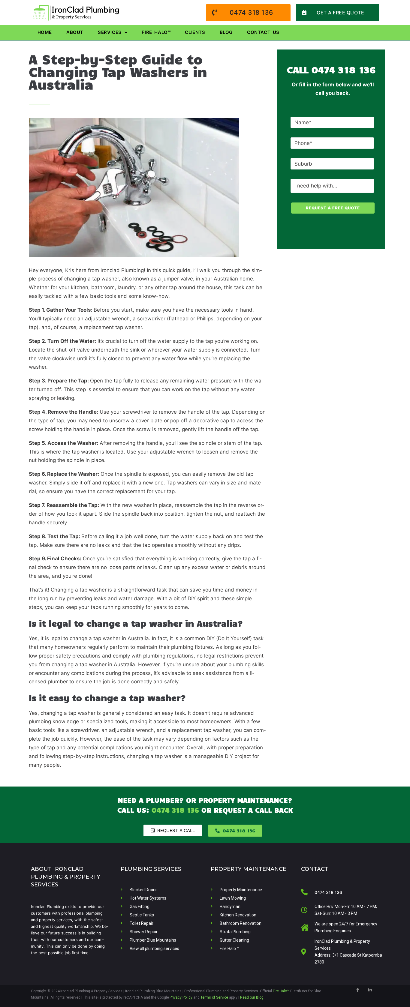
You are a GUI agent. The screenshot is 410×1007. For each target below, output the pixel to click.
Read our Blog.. (252, 997)
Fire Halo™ (281, 991)
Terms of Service (214, 997)
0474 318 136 (343, 69)
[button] (337, 12)
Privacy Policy (181, 997)
